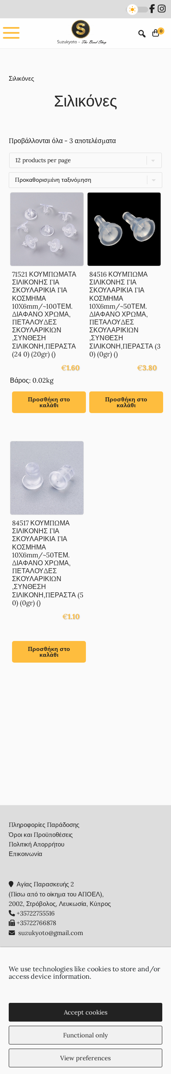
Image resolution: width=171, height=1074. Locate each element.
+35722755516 (36, 913)
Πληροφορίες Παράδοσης (44, 825)
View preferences (85, 1058)
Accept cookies (85, 1012)
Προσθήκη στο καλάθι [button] (49, 402)
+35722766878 (36, 923)
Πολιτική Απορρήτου (36, 844)
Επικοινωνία (25, 854)
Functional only (85, 1035)
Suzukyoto (80, 33)
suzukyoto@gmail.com (50, 933)
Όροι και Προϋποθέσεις (41, 835)
